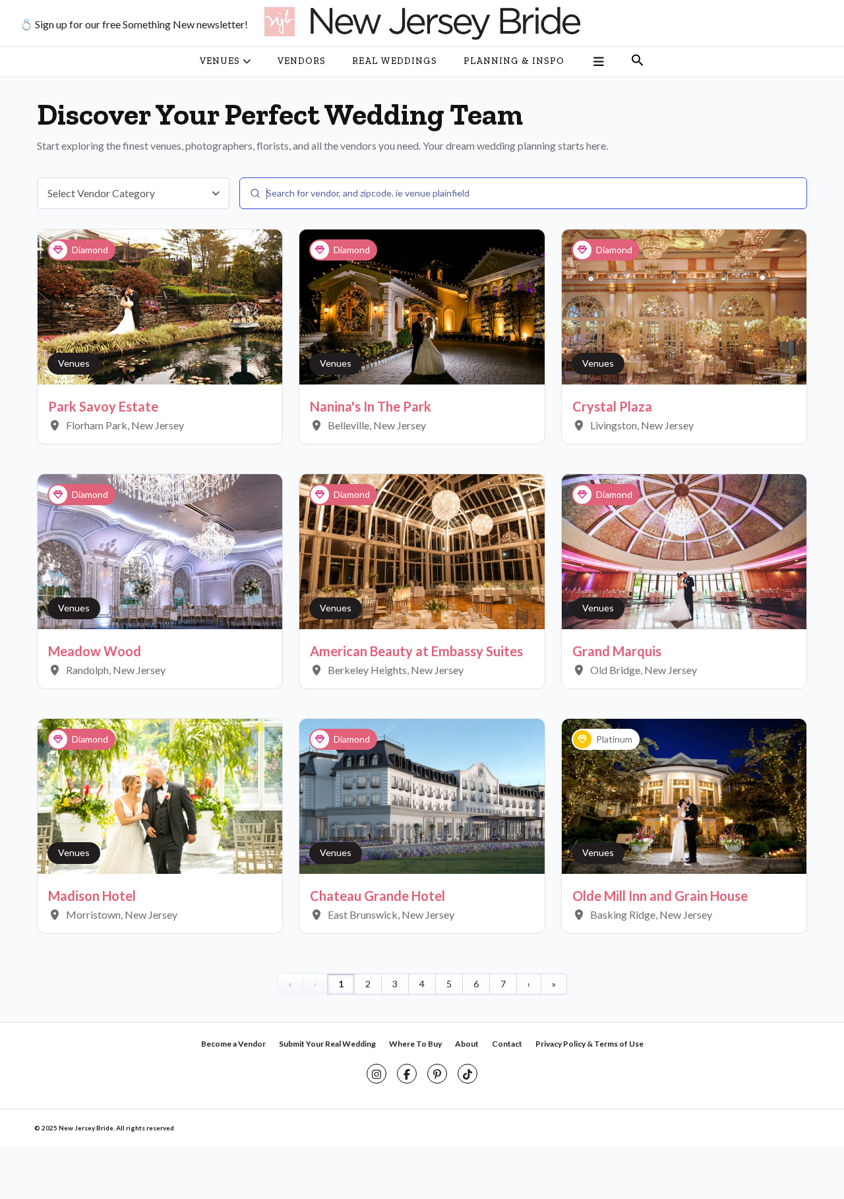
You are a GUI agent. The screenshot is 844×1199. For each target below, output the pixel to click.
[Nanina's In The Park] (421, 305)
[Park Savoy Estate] (160, 305)
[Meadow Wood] (160, 550)
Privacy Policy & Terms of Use (589, 1044)
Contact (507, 1044)
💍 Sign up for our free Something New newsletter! (134, 24)
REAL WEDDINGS (394, 61)
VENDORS (302, 61)
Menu (598, 61)
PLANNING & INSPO (514, 61)
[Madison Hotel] (160, 795)
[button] (637, 61)
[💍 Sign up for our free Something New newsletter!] (422, 23)
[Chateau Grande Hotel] (421, 795)
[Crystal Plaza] (684, 305)
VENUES (220, 61)
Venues (74, 363)
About (467, 1044)
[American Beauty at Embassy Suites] (421, 550)
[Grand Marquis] (684, 550)
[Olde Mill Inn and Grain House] (684, 795)
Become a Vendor (233, 1044)
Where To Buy (415, 1044)
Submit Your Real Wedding (327, 1044)
